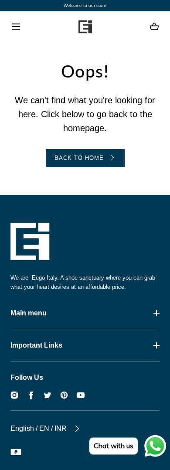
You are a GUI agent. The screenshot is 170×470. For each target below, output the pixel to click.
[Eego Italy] (85, 26)
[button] (15, 26)
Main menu (28, 313)
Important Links (36, 345)
